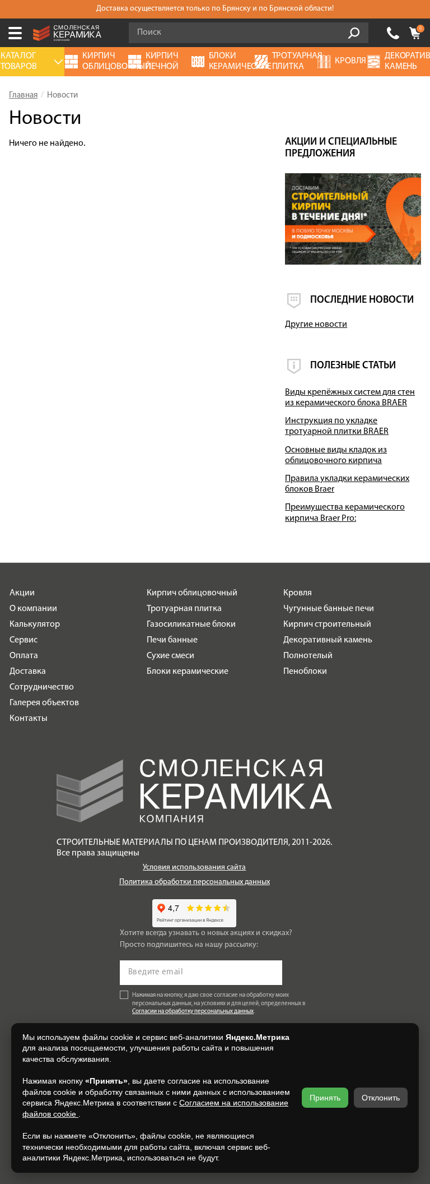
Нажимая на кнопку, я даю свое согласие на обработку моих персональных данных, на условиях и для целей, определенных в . (219, 1003)
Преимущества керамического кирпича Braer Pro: (345, 512)
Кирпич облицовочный (192, 593)
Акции (22, 593)
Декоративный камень (327, 640)
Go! (353, 33)
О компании (33, 608)
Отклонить (381, 1097)
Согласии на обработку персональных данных (193, 1012)
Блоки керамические (187, 671)
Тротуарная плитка (184, 608)
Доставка (28, 671)
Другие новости (316, 324)
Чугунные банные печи (328, 608)
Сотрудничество (42, 687)
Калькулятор (35, 624)
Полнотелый (308, 655)
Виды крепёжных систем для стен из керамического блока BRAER (350, 398)
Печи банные (172, 640)
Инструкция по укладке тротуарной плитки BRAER (337, 426)
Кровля (297, 593)
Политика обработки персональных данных (194, 882)
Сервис (24, 640)
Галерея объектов (44, 703)
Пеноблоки (305, 671)
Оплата (24, 655)
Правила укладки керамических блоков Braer (347, 484)
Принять (325, 1097)
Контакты (29, 718)
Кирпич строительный (327, 624)
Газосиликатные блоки (191, 624)
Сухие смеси (170, 655)
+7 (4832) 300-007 (393, 33)
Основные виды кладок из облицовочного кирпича (336, 455)
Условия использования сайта (194, 867)
